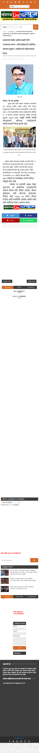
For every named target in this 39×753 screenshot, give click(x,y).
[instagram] (34, 2)
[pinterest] (15, 2)
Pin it (12, 220)
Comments (32, 596)
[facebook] (3, 2)
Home (4, 31)
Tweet (12, 215)
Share (30, 215)
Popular (19, 596)
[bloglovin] (19, 2)
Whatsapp (30, 220)
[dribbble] (23, 2)
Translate (16, 505)
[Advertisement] (19, 254)
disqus (19, 287)
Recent (7, 596)
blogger (7, 287)
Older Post (31, 281)
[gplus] (11, 2)
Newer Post (7, 281)
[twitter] (7, 2)
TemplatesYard (19, 738)
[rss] (27, 2)
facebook (31, 287)
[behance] (30, 2)
